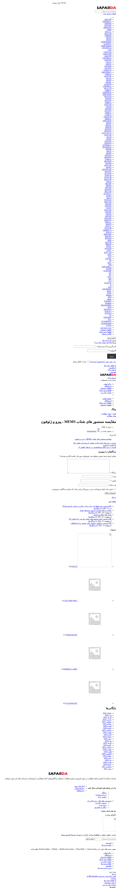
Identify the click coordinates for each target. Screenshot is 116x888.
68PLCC (108, 222)
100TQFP (107, 26)
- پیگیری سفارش (100, 807)
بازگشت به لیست (109, 445)
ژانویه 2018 (107, 764)
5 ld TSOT (107, 194)
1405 (109, 50)
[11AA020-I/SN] (94, 703)
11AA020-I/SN (71, 703)
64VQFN (108, 218)
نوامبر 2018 (107, 749)
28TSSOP (107, 131)
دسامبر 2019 (106, 730)
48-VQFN (107, 178)
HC (110, 275)
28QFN (108, 123)
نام (114, 477)
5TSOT (108, 208)
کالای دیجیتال (106, 334)
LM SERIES (106, 289)
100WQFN (107, 28)
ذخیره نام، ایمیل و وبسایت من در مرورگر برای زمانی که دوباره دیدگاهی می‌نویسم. (82, 489)
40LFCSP (107, 165)
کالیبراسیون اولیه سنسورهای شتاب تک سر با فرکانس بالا (90, 519)
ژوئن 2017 (107, 769)
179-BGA (107, 88)
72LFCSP (107, 228)
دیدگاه (113, 473)
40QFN (108, 167)
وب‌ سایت (112, 485)
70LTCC (108, 226)
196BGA (108, 90)
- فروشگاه (81, 791)
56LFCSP (107, 202)
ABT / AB (107, 253)
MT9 (109, 297)
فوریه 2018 (107, 762)
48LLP (108, 182)
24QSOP (108, 109)
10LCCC (108, 32)
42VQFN (108, 173)
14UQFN (108, 68)
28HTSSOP (107, 121)
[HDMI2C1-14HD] (94, 669)
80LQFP (108, 236)
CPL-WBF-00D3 (70, 601)
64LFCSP (107, 210)
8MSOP (108, 244)
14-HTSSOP (106, 48)
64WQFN (107, 220)
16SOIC (108, 82)
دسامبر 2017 (106, 767)
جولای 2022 (107, 713)
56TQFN (108, 206)
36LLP (108, 151)
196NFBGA (106, 92)
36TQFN (108, 155)
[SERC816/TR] (94, 635)
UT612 (108, 325)
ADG (109, 255)
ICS (110, 281)
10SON (108, 40)
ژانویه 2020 (107, 728)
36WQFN (107, 157)
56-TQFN (107, 200)
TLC (109, 319)
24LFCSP (107, 105)
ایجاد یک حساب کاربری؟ (103, 342)
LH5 (109, 287)
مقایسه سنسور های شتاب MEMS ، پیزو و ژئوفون (92, 439)
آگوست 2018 (106, 754)
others (109, 299)
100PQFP (107, 24)
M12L (109, 291)
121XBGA (107, 44)
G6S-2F (74, 566)
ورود (111, 356)
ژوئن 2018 (107, 758)
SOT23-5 (108, 311)
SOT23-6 (108, 313)
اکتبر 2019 (107, 734)
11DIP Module (106, 42)
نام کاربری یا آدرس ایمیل (106, 346)
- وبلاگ (104, 793)
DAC (109, 263)
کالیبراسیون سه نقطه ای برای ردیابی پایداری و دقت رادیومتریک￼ (87, 506)
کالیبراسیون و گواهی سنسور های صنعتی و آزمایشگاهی (90, 523)
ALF (109, 257)
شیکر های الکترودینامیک (102, 515)
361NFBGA (106, 147)
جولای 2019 (107, 737)
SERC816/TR (71, 635)
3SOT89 (108, 163)
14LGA (108, 62)
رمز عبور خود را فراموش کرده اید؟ (103, 362)
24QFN (108, 107)
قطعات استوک (105, 330)
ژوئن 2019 (107, 739)
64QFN (108, 214)
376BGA (108, 159)
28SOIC (108, 125)
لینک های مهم (79, 786)
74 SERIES (107, 230)
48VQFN (108, 190)
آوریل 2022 (107, 717)
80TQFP (108, 238)
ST (110, 315)
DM (110, 265)
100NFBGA (106, 22)
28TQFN (108, 129)
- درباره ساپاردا (101, 795)
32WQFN (107, 143)
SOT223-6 (107, 309)
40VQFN (108, 171)
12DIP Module (106, 46)
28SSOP (108, 127)
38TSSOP (107, 161)
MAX (109, 293)
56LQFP (108, 204)
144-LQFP (107, 52)
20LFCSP (107, 96)
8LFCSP (108, 242)
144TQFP (107, 60)
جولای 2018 (107, 756)
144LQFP (107, 56)
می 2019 (108, 741)
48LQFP (108, 184)
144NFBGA (106, 58)
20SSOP (108, 99)
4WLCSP (107, 192)
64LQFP (108, 212)
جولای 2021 (107, 724)
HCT (109, 277)
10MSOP (108, 36)
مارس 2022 (107, 719)
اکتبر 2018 (107, 752)
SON (109, 307)
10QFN (108, 38)
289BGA (108, 119)
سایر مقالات (106, 414)
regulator (108, 303)
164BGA (108, 74)
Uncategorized (106, 323)
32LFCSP (107, 135)
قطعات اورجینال (105, 332)
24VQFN (108, 111)
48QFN (108, 186)
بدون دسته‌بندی (105, 328)
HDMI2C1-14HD (70, 669)
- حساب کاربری (101, 803)
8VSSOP (108, 248)
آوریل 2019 (107, 743)
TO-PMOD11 (106, 321)
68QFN (108, 224)
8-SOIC (108, 232)
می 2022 (108, 715)
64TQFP (108, 216)
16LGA (108, 78)
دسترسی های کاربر (99, 801)
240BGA (108, 103)
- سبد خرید (103, 805)
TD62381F (107, 317)
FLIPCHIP (107, 271)
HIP (110, 279)
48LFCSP (107, 180)
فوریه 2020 (107, 726)
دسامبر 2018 (106, 747)
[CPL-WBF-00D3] (94, 601)
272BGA (108, 115)
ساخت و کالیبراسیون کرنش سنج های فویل (95, 510)
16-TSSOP (107, 70)
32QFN (108, 139)
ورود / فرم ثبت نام (104, 868)
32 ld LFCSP (106, 133)
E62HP (108, 269)
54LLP (108, 198)
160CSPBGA (106, 72)
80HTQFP (107, 234)
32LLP (108, 137)
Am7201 (108, 259)
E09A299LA (106, 267)
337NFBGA (106, 145)
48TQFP (108, 188)
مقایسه (108, 866)
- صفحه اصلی (79, 788)
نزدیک (114, 497)
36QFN (108, 153)
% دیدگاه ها (98, 508)
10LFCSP (107, 34)
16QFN (108, 80)
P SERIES (107, 301)
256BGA (108, 113)
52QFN (108, 196)
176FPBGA (107, 86)
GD (110, 273)
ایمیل (113, 481)
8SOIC (108, 246)
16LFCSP (107, 76)
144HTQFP (107, 54)
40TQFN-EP (106, 169)
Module (108, 295)
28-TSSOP (107, 117)
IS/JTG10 (107, 283)
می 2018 (108, 760)
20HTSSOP (107, 94)
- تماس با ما (102, 797)
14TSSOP (107, 66)
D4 (110, 261)
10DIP (109, 30)
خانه (114, 414)
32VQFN (108, 141)
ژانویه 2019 (107, 745)
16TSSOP (107, 84)
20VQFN (108, 101)
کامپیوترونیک (66, 835)
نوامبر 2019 (107, 732)
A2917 (108, 250)
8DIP (109, 240)
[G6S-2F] (94, 566)
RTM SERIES (106, 305)
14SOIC (108, 64)
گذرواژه (112, 351)
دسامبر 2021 (106, 722)
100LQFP (107, 19)
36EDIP (108, 149)
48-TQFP (108, 176)
